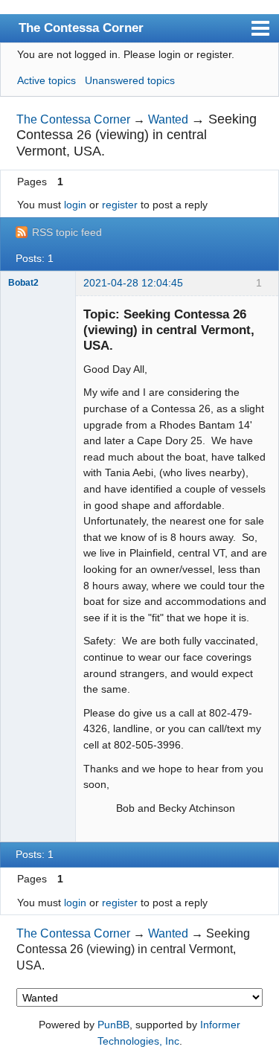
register (120, 205)
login (75, 205)
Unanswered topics (130, 80)
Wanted (168, 119)
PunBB (113, 1025)
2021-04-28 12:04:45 (133, 283)
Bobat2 (23, 282)
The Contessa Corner (81, 27)
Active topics (46, 80)
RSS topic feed (67, 232)
